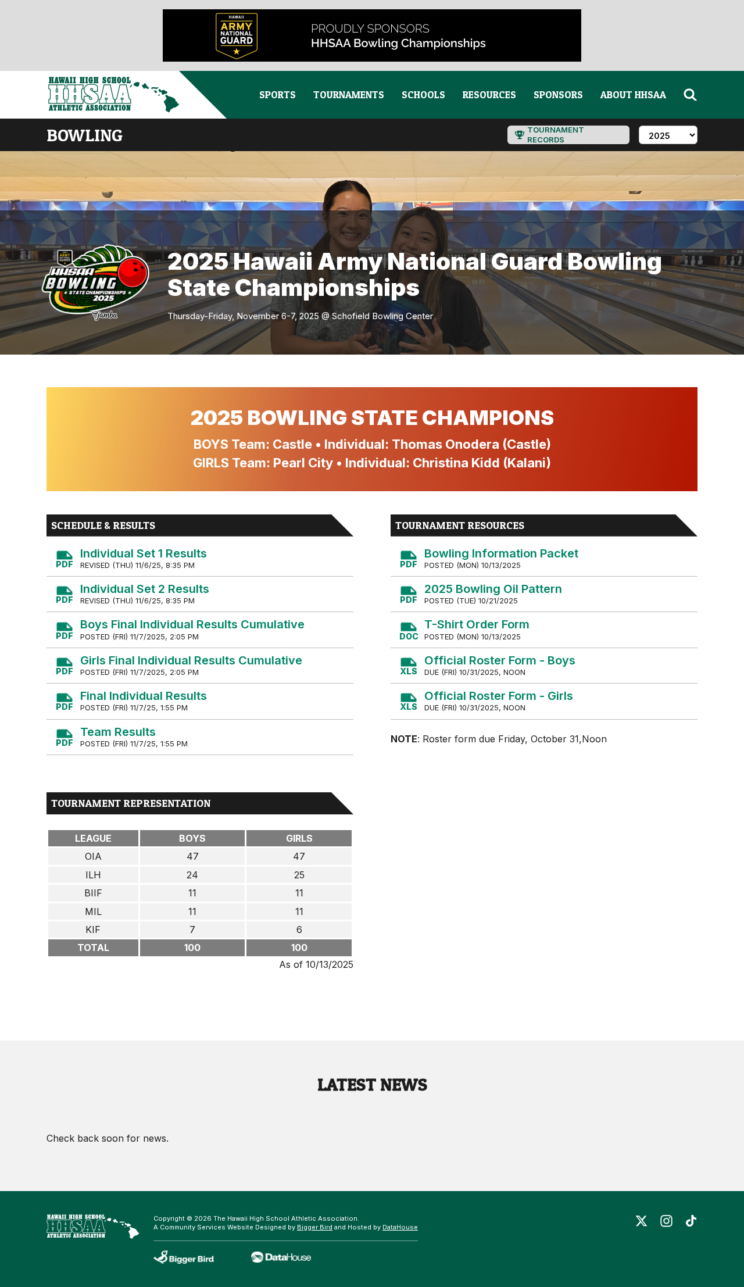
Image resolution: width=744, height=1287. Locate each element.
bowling (84, 134)
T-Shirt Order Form (477, 624)
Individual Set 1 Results (143, 553)
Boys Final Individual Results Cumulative (192, 624)
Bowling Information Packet (501, 553)
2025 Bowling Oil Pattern (493, 589)
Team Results (118, 732)
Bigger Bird (314, 1227)
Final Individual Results (143, 696)
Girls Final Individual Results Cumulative (191, 660)
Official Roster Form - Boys (499, 660)
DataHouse (400, 1227)
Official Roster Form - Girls (498, 696)
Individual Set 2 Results (144, 589)
